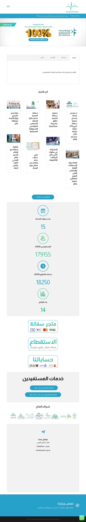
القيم (42, 57)
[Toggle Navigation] (8, 7)
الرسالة (64, 57)
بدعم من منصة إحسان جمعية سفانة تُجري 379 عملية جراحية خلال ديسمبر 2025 (73, 126)
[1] (43, 419)
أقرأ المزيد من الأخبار (43, 197)
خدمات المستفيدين (43, 378)
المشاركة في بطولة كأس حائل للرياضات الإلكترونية (53, 154)
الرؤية (74, 57)
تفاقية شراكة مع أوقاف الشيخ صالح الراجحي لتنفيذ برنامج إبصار (14, 157)
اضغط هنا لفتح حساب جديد (43, 388)
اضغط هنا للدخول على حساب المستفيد (43, 395)
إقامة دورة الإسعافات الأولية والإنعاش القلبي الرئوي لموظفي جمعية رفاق (72, 173)
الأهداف (52, 57)
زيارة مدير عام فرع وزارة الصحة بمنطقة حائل (13, 118)
